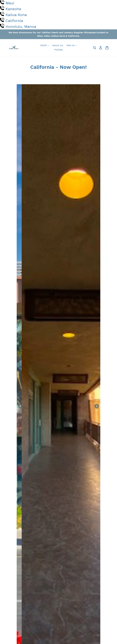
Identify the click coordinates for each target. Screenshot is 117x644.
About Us (57, 45)
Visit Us (70, 45)
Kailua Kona (16, 15)
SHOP (43, 45)
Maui (10, 3)
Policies (58, 49)
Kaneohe (13, 9)
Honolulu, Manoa (21, 26)
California (14, 20)
